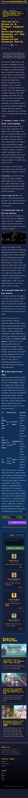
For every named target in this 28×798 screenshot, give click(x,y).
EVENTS (12, 10)
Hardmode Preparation (7, 517)
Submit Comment (15, 548)
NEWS (2, 777)
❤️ (21, 567)
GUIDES (3, 779)
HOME (5, 10)
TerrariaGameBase (12, 1)
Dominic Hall (6, 45)
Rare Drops (21, 517)
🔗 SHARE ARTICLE (17, 522)
